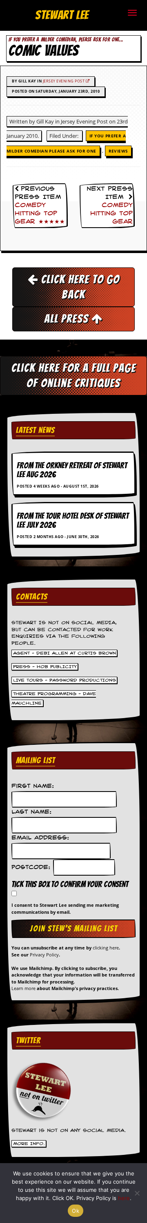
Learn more (23, 988)
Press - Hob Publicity (45, 666)
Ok (75, 1210)
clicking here (106, 948)
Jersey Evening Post (64, 81)
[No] (137, 1193)
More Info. (29, 1144)
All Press (67, 319)
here (124, 1198)
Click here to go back (79, 287)
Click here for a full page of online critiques (73, 375)
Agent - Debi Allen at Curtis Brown (64, 653)
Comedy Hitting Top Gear (111, 214)
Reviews (118, 151)
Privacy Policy (44, 954)
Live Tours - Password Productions (64, 680)
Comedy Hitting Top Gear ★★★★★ (40, 214)
